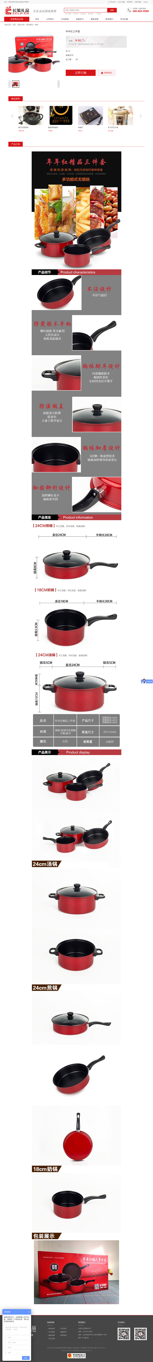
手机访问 (113, 2)
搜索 (112, 10)
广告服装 (98, 14)
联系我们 (130, 2)
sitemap (145, 2)
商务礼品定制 (31, 10)
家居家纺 (83, 14)
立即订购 (80, 72)
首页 (37, 19)
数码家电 (91, 14)
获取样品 (108, 73)
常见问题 (124, 19)
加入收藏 (122, 2)
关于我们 (50, 1348)
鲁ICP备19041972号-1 (98, 1348)
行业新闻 (65, 19)
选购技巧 (80, 19)
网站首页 (52, 1328)
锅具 (36, 25)
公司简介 (50, 19)
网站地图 (138, 2)
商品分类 (21, 25)
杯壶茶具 (76, 14)
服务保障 (94, 19)
